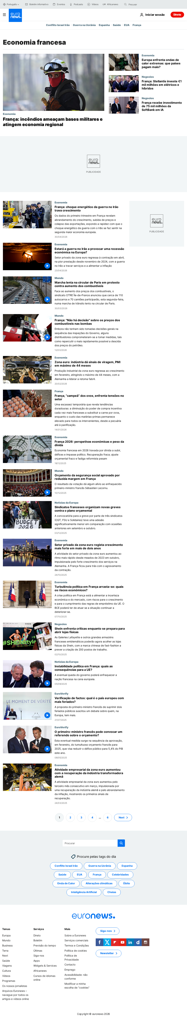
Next (121, 817)
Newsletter (107, 953)
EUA (126, 25)
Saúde (117, 25)
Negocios (148, 76)
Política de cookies (75, 950)
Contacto (69, 964)
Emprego (69, 969)
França (137, 25)
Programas (8, 980)
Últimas (37, 950)
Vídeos (6, 975)
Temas (6, 929)
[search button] (125, 4)
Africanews (40, 970)
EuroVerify (61, 693)
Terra (5, 950)
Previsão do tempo (44, 945)
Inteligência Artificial (84, 892)
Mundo (59, 277)
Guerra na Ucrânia (84, 25)
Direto (177, 14)
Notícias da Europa (66, 502)
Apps (36, 960)
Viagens (7, 965)
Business (7, 945)
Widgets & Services (45, 965)
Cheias (111, 892)
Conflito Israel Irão (58, 25)
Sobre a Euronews (75, 935)
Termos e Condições (76, 945)
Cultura (6, 970)
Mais (67, 929)
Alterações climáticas (99, 883)
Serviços (38, 929)
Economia (9, 113)
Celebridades (120, 874)
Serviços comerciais (76, 940)
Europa (6, 935)
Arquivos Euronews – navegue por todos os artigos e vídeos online (15, 994)
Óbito (126, 883)
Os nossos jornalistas (14, 985)
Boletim (37, 940)
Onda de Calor (66, 883)
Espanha (104, 25)
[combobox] (144, 4)
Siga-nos (38, 955)
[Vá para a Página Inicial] (15, 15)
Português (12, 4)
